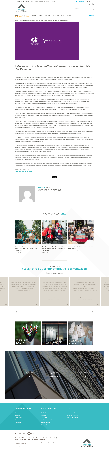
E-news (69, 15)
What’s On (44, 424)
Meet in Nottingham (72, 417)
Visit (32, 1)
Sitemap (51, 442)
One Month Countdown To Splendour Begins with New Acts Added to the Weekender (26, 248)
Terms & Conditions (20, 443)
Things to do (44, 415)
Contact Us (18, 422)
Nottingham (44, 413)
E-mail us (91, 1)
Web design (42, 439)
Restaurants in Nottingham (48, 420)
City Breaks (44, 417)
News (40, 15)
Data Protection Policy (36, 442)
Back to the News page (24, 171)
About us (17, 415)
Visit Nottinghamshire (49, 438)
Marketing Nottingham (23, 1)
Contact (91, 15)
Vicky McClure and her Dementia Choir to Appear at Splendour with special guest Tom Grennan (54, 248)
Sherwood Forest (46, 422)
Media (34, 15)
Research (47, 15)
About (17, 15)
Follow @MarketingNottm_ (55, 273)
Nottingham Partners (50, 1)
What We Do (25, 15)
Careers (35, 439)
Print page (34, 434)
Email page (21, 433)
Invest (41, 1)
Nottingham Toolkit (58, 15)
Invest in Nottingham (73, 415)
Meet (36, 1)
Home (16, 20)
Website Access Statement (22, 442)
